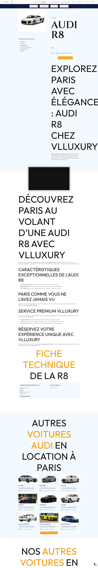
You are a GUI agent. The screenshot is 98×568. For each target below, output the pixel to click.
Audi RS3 (20, 505)
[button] (45, 1)
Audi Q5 (63, 505)
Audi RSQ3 (43, 485)
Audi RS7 (20, 485)
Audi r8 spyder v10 (45, 524)
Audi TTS (63, 485)
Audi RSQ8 (43, 505)
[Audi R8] (32, 12)
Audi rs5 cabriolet (23, 524)
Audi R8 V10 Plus (65, 524)
